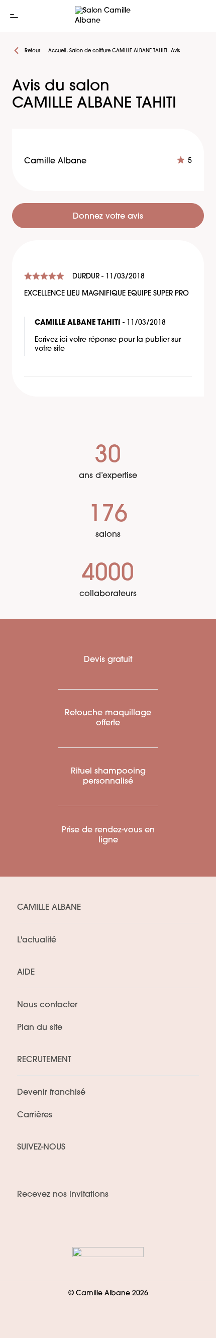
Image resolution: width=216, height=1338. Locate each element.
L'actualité (36, 940)
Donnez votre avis (108, 217)
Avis (175, 51)
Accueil (57, 51)
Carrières (34, 1115)
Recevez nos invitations (63, 1195)
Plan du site (39, 1028)
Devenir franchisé (51, 1093)
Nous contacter (47, 1005)
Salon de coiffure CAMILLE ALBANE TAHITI (118, 51)
